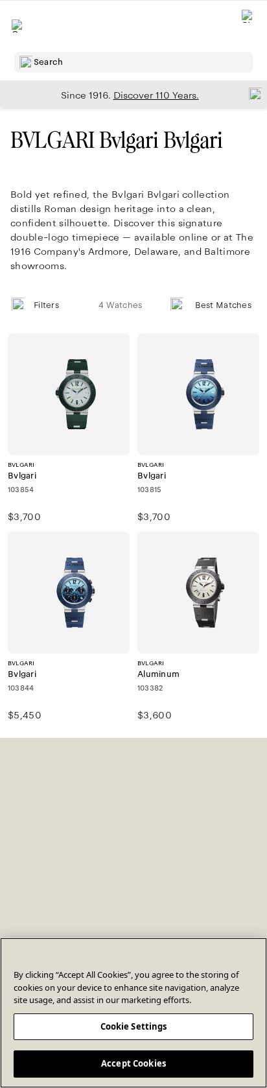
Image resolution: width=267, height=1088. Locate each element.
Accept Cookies (133, 1063)
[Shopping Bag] (248, 26)
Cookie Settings (133, 1026)
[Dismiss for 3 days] (251, 93)
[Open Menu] (18, 26)
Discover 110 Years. (156, 95)
